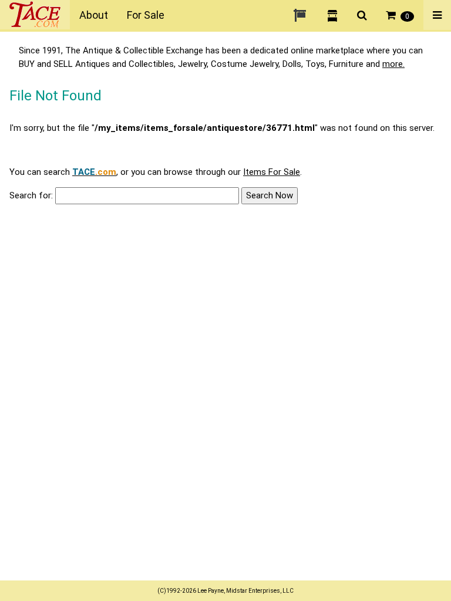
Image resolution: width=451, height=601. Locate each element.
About (93, 15)
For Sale (145, 15)
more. (393, 64)
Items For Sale (271, 172)
